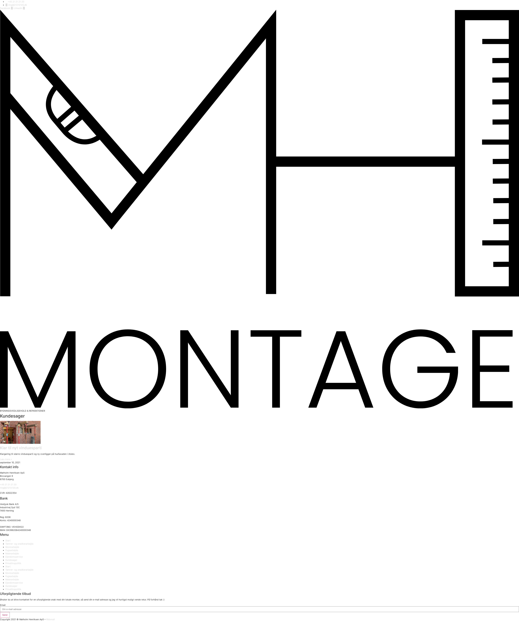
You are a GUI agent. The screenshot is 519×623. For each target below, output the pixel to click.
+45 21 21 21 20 (8, 484)
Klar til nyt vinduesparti (21, 448)
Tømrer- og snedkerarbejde (19, 543)
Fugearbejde (11, 550)
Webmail (50, 619)
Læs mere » (6, 459)
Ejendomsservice (14, 556)
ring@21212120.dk (9, 487)
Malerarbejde (12, 553)
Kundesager (11, 560)
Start (8, 540)
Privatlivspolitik (13, 563)
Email (3, 605)
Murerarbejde (12, 547)
